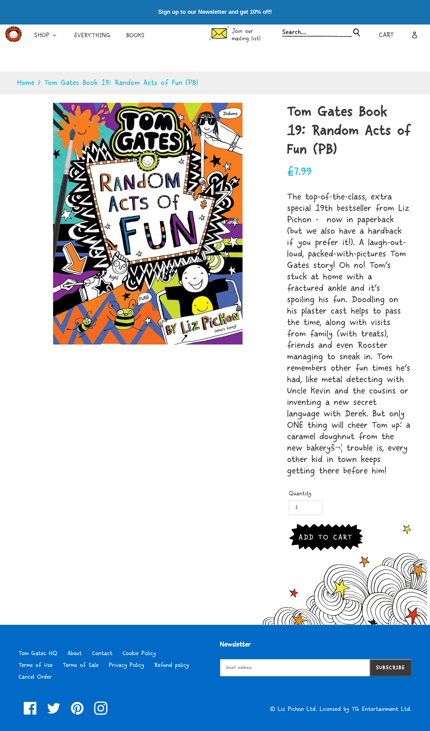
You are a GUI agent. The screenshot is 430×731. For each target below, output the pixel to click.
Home (26, 83)
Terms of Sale (81, 665)
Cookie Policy (139, 653)
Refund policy (171, 665)
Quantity (300, 493)
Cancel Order (35, 677)
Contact (102, 653)
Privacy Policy (126, 665)
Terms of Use (35, 665)
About (75, 653)
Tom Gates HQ (37, 653)
